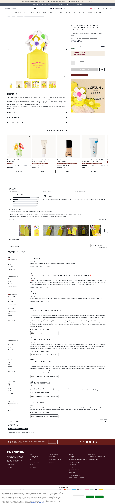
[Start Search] (35, 8)
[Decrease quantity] (73, 63)
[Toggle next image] (66, 49)
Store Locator (91, 454)
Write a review (85, 38)
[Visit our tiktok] (93, 442)
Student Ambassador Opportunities (77, 477)
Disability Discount (73, 464)
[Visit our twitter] (83, 442)
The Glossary (72, 456)
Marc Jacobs (20, 16)
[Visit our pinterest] (96, 442)
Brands (13, 16)
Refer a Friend (72, 472)
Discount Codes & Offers (74, 462)
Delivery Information (34, 461)
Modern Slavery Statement (55, 459)
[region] (57, 497)
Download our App (34, 456)
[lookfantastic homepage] (57, 8)
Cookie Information (53, 457)
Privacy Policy (52, 456)
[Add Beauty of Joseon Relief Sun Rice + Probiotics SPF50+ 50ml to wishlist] (53, 136)
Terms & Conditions (53, 454)
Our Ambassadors (73, 466)
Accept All (99, 496)
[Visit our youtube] (90, 442)
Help (31, 454)
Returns (31, 459)
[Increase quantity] (82, 63)
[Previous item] (8, 155)
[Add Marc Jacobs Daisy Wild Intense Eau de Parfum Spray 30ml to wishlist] (28, 136)
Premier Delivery (33, 466)
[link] (101, 8)
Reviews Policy (52, 462)
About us (71, 454)
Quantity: (74, 60)
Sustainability (52, 461)
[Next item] (107, 155)
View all (103, 46)
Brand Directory (72, 457)
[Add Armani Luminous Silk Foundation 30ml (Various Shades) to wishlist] (78, 136)
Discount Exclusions (34, 457)
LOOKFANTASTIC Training (93, 459)
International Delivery (34, 462)
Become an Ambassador (74, 475)
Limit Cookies (90, 496)
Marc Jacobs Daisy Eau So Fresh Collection (34, 16)
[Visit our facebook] (80, 442)
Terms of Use (42, 502)
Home (9, 16)
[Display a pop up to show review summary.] (18, 165)
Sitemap (71, 470)
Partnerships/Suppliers (74, 469)
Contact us (32, 464)
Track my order (33, 467)
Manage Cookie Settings (78, 496)
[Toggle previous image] (8, 49)
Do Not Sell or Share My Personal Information (14, 467)
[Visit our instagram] (87, 442)
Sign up (52, 442)
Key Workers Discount (74, 474)
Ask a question (93, 38)
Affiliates (71, 467)
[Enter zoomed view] (64, 76)
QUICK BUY (19, 171)
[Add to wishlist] (102, 69)
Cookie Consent (11, 464)
